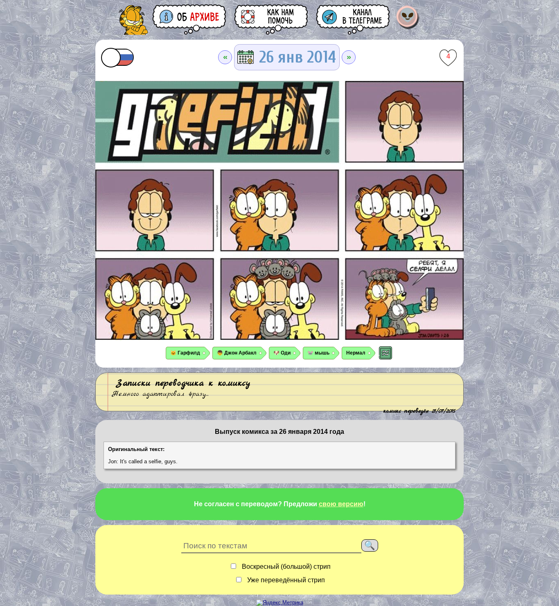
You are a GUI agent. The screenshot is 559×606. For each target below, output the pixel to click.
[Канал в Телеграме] (353, 19)
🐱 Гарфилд (185, 353)
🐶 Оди (282, 353)
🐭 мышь (318, 353)
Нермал (355, 353)
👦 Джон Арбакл (237, 353)
